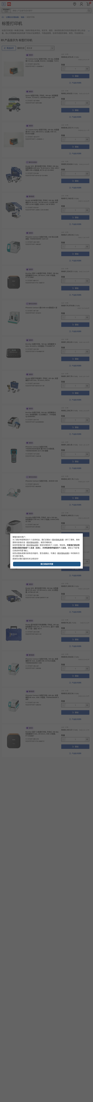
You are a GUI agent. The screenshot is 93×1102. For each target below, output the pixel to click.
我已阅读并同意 (46, 564)
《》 (58, 540)
